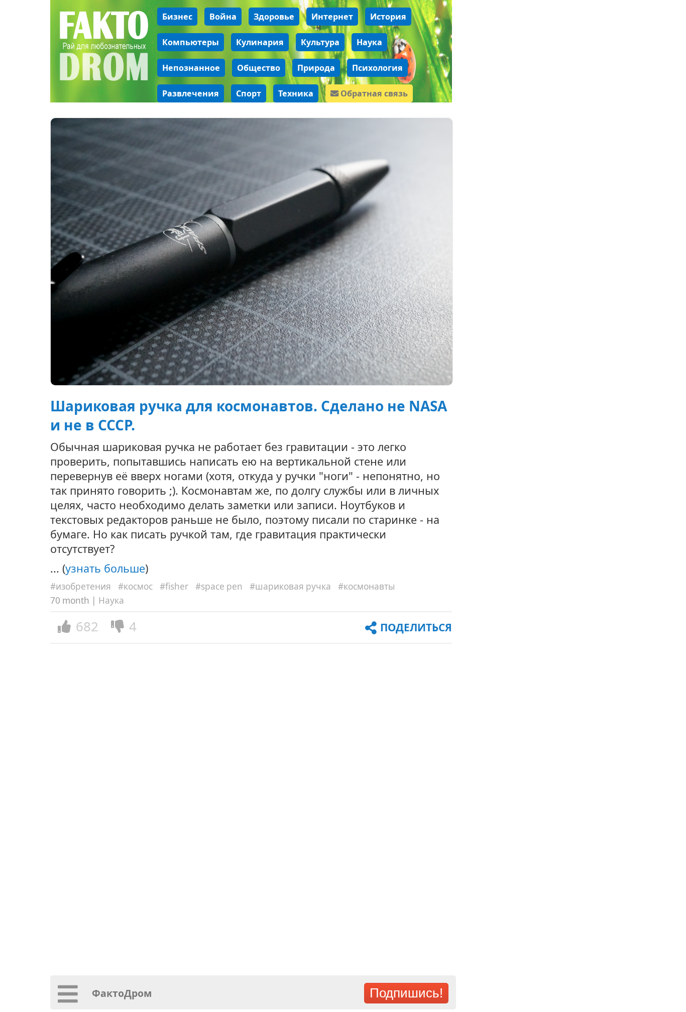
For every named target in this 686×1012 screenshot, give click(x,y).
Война (223, 16)
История (388, 16)
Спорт (248, 93)
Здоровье (274, 16)
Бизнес (177, 16)
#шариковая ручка (290, 586)
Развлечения (190, 93)
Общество (258, 67)
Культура (320, 42)
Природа (316, 67)
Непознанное (191, 67)
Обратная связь (373, 93)
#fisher (174, 586)
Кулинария (260, 42)
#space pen (219, 586)
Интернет (332, 16)
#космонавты (366, 586)
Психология (377, 67)
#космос (135, 586)
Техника (295, 93)
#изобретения (80, 586)
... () (99, 568)
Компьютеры (190, 42)
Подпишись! (406, 993)
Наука (369, 42)
